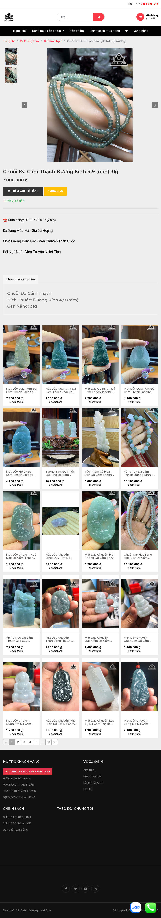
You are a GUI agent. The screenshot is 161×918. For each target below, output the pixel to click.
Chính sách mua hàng (17, 823)
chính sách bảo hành (17, 817)
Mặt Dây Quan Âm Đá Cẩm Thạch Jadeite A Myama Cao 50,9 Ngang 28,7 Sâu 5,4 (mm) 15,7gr (60, 390)
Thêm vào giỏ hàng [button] (24, 191)
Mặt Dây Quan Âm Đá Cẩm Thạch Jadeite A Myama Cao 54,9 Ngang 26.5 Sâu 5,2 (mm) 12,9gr (21, 390)
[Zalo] (135, 907)
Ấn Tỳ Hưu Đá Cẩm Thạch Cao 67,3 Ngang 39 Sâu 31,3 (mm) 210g (19, 639)
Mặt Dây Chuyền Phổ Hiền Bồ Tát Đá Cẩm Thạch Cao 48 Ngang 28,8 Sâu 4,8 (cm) (60, 722)
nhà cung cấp (92, 776)
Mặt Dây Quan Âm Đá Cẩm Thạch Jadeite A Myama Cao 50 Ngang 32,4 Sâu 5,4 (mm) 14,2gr (100, 390)
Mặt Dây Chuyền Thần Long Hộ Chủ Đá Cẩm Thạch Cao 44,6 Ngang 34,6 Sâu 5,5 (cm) (59, 639)
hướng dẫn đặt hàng (16, 778)
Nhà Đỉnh (46, 910)
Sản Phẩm (21, 910)
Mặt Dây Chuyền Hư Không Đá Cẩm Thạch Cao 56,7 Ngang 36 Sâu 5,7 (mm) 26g (100, 556)
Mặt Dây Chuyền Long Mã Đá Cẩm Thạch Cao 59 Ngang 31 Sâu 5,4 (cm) (138, 722)
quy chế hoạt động (15, 829)
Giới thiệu (89, 770)
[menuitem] (19, 31)
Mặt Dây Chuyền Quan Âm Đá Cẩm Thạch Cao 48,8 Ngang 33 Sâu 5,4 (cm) (136, 639)
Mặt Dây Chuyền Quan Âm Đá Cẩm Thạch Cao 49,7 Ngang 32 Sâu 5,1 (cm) (100, 639)
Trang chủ (9, 41)
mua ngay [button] (56, 191)
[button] (126, 31)
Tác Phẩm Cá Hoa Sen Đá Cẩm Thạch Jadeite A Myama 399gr (98, 473)
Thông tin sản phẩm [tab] (20, 279)
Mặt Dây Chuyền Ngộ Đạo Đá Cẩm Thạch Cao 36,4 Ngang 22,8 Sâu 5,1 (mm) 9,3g (21, 556)
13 (48, 742)
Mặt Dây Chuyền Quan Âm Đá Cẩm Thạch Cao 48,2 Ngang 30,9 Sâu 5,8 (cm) (19, 722)
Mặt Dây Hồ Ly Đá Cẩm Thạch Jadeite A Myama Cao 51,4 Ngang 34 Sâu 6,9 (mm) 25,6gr (21, 473)
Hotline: (143, 4)
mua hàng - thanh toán (18, 784)
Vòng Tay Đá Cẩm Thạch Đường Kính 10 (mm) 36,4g (139, 473)
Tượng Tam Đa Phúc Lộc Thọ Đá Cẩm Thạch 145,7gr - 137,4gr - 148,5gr (60, 473)
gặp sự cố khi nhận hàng (19, 797)
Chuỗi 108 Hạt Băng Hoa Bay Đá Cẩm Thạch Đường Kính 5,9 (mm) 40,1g (138, 556)
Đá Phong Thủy (29, 41)
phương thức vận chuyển (19, 791)
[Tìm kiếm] (98, 17)
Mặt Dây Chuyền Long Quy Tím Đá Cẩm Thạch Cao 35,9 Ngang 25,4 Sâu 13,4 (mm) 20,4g (59, 556)
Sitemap (34, 910)
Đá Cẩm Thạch (53, 41)
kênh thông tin (93, 782)
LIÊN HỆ (87, 789)
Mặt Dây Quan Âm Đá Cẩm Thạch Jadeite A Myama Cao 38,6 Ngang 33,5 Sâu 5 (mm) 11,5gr (139, 390)
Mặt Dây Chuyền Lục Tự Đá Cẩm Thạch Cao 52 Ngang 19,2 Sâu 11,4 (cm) (99, 722)
